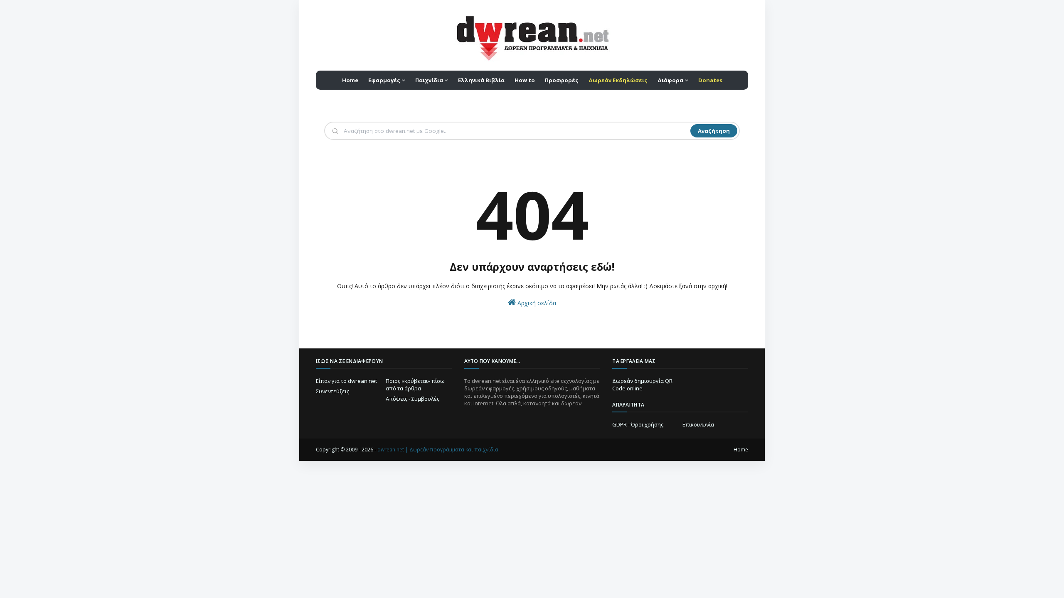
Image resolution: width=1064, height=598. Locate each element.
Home (741, 449)
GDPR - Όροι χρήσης (637, 424)
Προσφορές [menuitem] (562, 80)
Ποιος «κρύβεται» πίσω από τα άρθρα (415, 384)
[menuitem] (618, 80)
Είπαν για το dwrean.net (346, 381)
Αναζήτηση (714, 131)
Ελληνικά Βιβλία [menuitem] (481, 80)
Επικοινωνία (698, 424)
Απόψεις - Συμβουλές (412, 398)
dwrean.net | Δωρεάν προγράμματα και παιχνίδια (437, 449)
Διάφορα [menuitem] (670, 80)
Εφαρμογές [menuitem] (384, 80)
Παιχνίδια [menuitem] (429, 80)
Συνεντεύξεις (332, 391)
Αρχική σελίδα (536, 303)
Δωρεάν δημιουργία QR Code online (642, 384)
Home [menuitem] (350, 80)
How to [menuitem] (525, 80)
